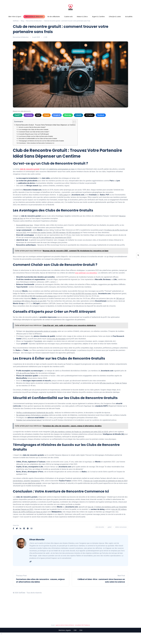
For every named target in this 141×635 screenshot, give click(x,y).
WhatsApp (67, 115)
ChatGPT (18, 115)
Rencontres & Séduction (34, 17)
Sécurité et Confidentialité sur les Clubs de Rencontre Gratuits (38, 138)
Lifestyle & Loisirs (115, 17)
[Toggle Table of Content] (73, 122)
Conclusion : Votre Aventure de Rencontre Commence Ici (36, 143)
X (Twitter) (89, 115)
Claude (46, 115)
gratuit (109, 527)
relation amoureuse (121, 527)
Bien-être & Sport (15, 17)
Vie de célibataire (53, 17)
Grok (38, 115)
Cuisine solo (68, 17)
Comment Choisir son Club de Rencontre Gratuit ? (34, 132)
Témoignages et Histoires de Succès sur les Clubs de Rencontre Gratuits (41, 141)
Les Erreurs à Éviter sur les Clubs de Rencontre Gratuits (36, 136)
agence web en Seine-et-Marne (65, 625)
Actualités (128, 17)
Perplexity (28, 115)
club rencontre (99, 527)
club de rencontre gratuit (29, 169)
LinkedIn (78, 115)
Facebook (100, 115)
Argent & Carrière (98, 17)
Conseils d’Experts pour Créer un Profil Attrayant (34, 134)
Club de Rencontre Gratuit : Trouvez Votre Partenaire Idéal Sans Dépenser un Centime (45, 125)
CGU (80, 630)
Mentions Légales (65, 630)
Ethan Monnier (37, 539)
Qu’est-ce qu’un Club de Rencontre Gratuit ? (32, 127)
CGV (75, 630)
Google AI (56, 115)
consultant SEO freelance (82, 625)
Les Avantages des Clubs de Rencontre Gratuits (33, 129)
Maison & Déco (82, 17)
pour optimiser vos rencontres (86, 273)
